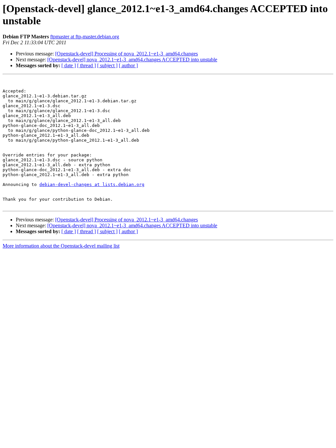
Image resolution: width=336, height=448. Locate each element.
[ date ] (68, 65)
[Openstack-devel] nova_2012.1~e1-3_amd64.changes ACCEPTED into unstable (132, 59)
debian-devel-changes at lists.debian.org (91, 184)
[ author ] (128, 65)
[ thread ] (86, 65)
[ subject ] (107, 65)
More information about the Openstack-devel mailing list (61, 246)
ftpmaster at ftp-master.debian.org (84, 36)
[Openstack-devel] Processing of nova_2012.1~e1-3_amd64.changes (126, 53)
